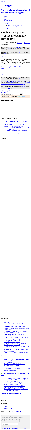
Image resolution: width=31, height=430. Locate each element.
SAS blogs (7, 407)
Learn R (6, 22)
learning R (10, 82)
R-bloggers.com (4, 81)
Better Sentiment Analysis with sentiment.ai (16, 337)
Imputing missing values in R (12, 345)
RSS (5, 19)
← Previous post (5, 91)
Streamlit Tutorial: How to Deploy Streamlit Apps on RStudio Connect (16, 389)
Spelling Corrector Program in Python (14, 386)
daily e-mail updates (16, 81)
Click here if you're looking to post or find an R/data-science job (15, 83)
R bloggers (27, 43)
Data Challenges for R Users (12, 340)
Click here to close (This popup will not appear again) (15, 428)
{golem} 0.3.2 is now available (12, 322)
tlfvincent (19, 43)
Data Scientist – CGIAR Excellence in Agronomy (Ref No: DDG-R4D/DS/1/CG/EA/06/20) (14, 365)
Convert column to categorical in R (13, 323)
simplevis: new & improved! (12, 342)
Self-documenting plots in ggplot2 (13, 339)
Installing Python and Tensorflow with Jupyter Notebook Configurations (16, 380)
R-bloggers (9, 48)
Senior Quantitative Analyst (11, 361)
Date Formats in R (9, 129)
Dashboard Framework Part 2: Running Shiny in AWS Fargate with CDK (16, 331)
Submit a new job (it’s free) (15, 25)
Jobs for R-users (10, 356)
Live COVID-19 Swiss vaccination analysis (16, 352)
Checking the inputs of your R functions (15, 343)
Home (5, 16)
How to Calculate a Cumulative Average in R (16, 127)
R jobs (6, 23)
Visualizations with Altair (11, 384)
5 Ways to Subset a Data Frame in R (14, 124)
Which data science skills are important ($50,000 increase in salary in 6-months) (15, 325)
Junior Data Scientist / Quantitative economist (16, 359)
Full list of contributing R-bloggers (11, 393)
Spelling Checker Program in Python (14, 387)
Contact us (7, 28)
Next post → (4, 92)
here (5, 49)
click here (20, 52)
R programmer (8, 362)
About (6, 17)
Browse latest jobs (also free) (15, 26)
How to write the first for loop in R (13, 126)
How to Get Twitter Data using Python (14, 383)
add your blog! (8, 20)
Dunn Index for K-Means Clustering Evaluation (17, 378)
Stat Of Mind (18, 47)
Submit (4, 426)
